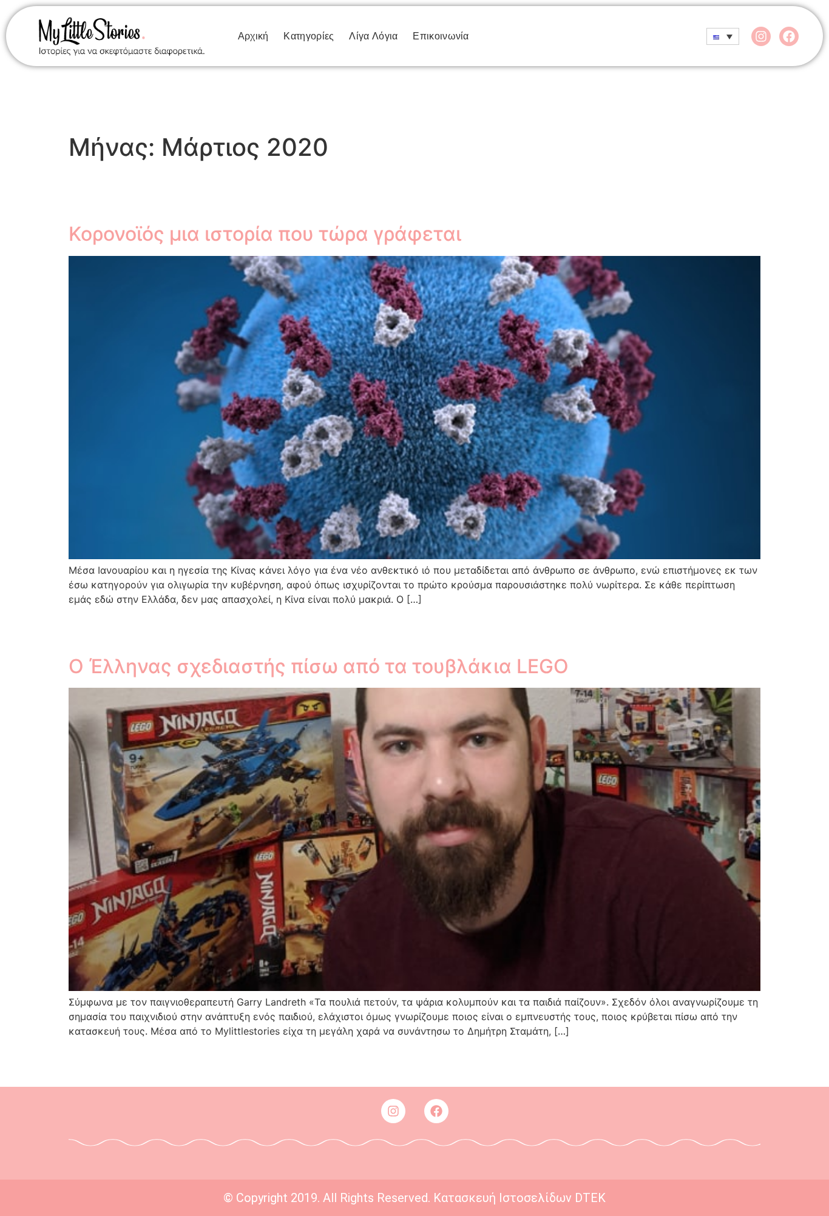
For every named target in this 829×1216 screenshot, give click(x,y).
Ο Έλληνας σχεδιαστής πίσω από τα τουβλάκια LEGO (319, 666)
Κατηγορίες (308, 36)
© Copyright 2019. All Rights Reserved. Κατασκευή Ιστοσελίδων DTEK (414, 1198)
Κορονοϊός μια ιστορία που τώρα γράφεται (265, 234)
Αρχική (253, 36)
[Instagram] (761, 36)
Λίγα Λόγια (373, 36)
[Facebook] (789, 36)
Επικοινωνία (441, 36)
